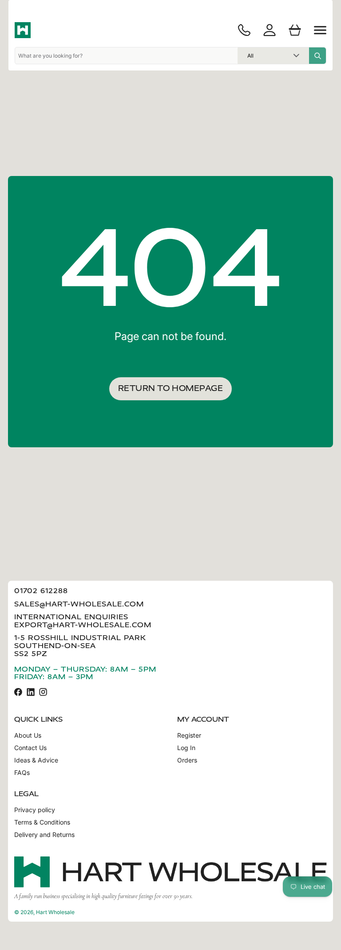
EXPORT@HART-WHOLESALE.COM (82, 625)
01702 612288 (41, 590)
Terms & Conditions (42, 822)
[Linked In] (31, 692)
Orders (187, 760)
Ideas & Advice (36, 760)
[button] (320, 30)
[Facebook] (18, 692)
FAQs (22, 772)
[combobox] (126, 55)
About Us (27, 735)
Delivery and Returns (44, 834)
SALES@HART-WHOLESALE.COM (79, 604)
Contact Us (30, 747)
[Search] (317, 55)
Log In (186, 747)
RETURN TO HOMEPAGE (170, 388)
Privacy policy (34, 809)
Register (189, 735)
